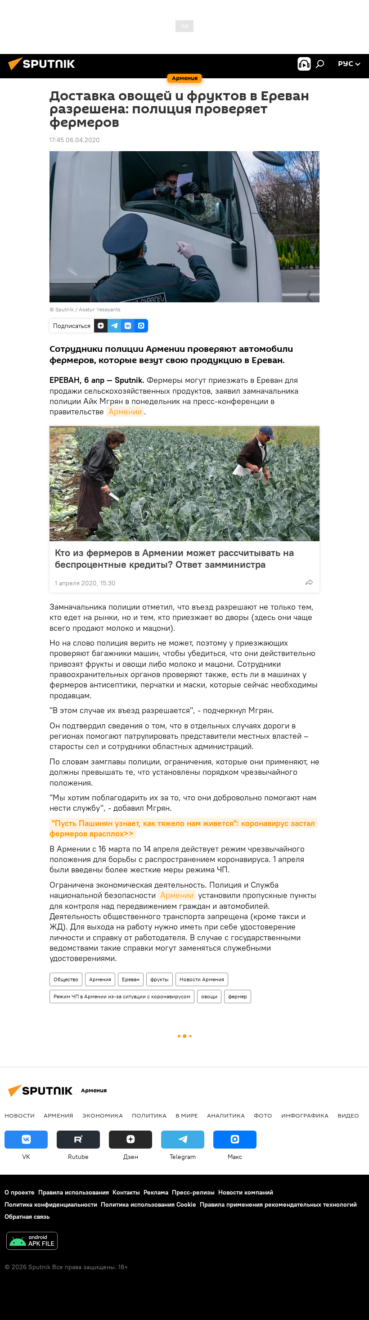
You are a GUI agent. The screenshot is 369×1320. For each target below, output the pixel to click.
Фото (263, 1115)
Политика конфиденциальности (50, 1204)
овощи (209, 996)
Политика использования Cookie (148, 1204)
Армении (125, 411)
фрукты (159, 979)
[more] (309, 582)
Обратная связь (27, 1216)
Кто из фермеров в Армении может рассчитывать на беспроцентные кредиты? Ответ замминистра (174, 558)
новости (19, 1115)
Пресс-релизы (193, 1192)
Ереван (131, 979)
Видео (348, 1115)
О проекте (19, 1192)
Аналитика (226, 1115)
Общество (66, 979)
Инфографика (304, 1115)
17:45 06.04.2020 (75, 140)
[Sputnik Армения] (44, 71)
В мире (187, 1115)
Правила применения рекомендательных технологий (278, 1204)
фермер (237, 996)
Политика (149, 1115)
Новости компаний (245, 1192)
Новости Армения (202, 979)
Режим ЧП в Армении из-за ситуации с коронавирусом (122, 996)
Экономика (102, 1115)
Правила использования (73, 1192)
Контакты (126, 1192)
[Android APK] (32, 1242)
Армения (100, 979)
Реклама (156, 1192)
